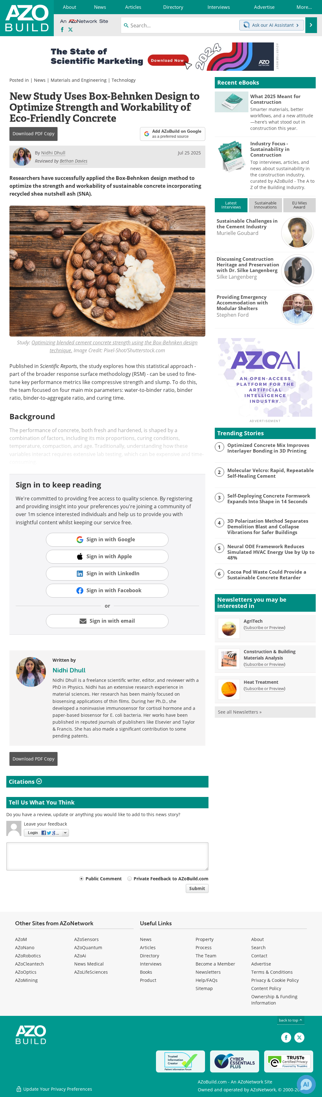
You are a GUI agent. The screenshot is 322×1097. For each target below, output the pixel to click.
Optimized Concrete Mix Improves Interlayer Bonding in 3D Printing (268, 448)
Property (205, 939)
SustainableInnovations (265, 205)
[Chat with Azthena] (306, 1084)
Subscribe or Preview (264, 627)
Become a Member (215, 964)
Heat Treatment (261, 682)
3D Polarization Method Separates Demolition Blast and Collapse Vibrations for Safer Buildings (267, 526)
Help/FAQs (207, 980)
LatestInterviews (231, 205)
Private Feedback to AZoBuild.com (171, 879)
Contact (259, 956)
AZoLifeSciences (91, 972)
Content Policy (266, 988)
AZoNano (24, 947)
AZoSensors (86, 939)
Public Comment (104, 879)
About (257, 939)
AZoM (21, 939)
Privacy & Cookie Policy (275, 980)
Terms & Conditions (272, 972)
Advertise (261, 964)
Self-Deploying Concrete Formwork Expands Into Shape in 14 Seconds (268, 498)
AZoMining (26, 980)
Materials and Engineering (79, 80)
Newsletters (208, 972)
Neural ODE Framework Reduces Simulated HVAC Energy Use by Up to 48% (270, 551)
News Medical (89, 964)
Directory (149, 956)
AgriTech (253, 621)
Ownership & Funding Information (274, 1000)
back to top (289, 1020)
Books (146, 972)
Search (258, 947)
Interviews (151, 964)
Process (204, 947)
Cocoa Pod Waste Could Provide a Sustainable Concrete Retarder (266, 574)
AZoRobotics (28, 956)
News (40, 80)
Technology (124, 80)
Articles (148, 947)
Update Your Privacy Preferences (57, 1089)
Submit (197, 888)
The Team (206, 956)
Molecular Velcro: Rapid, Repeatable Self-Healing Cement (270, 473)
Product (148, 980)
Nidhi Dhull (69, 670)
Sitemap (204, 988)
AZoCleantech (29, 964)
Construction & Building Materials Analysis (270, 655)
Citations (22, 781)
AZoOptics (25, 972)
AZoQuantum (88, 947)
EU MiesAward (299, 205)
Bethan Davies (73, 161)
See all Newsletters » (240, 712)
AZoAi (80, 956)
